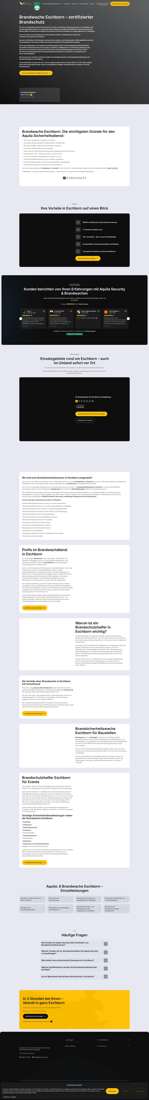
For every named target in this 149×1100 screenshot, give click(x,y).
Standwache (27, 841)
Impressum (13, 1096)
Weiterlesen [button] (26, 326)
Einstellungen (140, 1091)
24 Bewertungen (90, 331)
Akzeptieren (112, 1091)
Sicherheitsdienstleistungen (51, 4)
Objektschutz (27, 824)
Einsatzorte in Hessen (85, 420)
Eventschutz (27, 830)
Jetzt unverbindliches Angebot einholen (35, 73)
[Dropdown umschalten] (61, 3)
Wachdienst (27, 822)
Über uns (74, 3)
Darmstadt (80, 406)
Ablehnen (126, 1091)
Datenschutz (6, 1096)
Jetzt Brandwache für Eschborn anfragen (91, 414)
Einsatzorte (67, 3)
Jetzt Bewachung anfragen (120, 4)
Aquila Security (71, 27)
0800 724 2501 (113, 168)
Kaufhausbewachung (30, 835)
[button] (145, 1085)
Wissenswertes (83, 3)
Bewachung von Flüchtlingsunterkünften (36, 844)
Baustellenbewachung (30, 827)
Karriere (92, 3)
